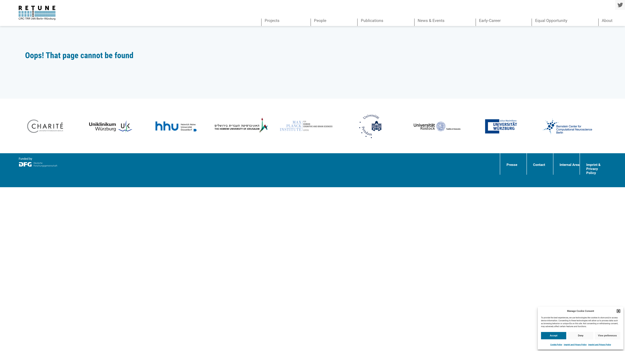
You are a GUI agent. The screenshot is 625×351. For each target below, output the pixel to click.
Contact (539, 165)
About (607, 21)
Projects (272, 21)
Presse (512, 165)
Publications (372, 21)
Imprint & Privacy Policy (593, 169)
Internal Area (569, 165)
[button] (618, 311)
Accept (553, 335)
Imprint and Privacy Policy (575, 345)
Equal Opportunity (551, 21)
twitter (620, 5)
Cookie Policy (556, 345)
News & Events (431, 21)
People (320, 21)
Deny (580, 335)
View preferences (607, 335)
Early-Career (490, 21)
